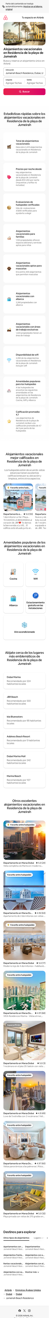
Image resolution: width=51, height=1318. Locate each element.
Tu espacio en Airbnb (33, 17)
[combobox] (24, 73)
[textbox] (14, 83)
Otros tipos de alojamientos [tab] (16, 1238)
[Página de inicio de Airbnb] (5, 17)
